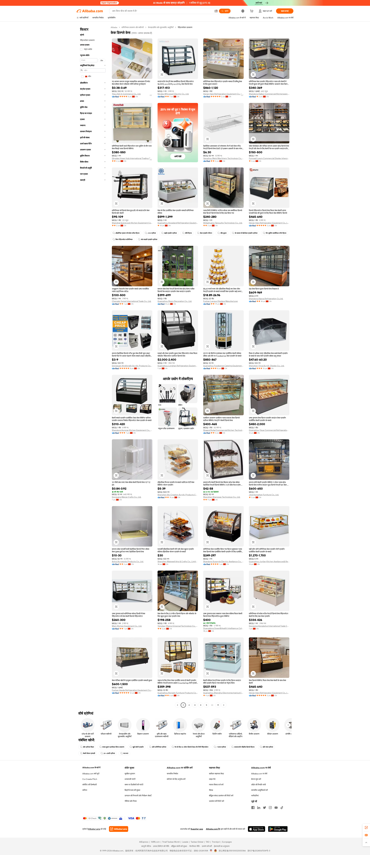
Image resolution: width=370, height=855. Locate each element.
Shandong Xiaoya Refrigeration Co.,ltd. (266, 298)
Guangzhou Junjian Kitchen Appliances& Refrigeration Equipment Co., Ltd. (269, 561)
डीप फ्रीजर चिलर (88, 747)
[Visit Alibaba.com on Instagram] (270, 807)
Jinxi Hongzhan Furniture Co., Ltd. (264, 495)
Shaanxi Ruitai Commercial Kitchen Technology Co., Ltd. (223, 430)
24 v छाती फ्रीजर (109, 753)
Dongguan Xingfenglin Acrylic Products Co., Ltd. (132, 366)
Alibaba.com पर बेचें (259, 773)
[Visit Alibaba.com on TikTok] (282, 807)
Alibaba (114, 27)
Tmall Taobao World (171, 842)
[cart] (252, 11)
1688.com (155, 842)
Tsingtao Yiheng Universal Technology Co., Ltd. (178, 626)
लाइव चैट (212, 779)
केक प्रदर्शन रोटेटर (206, 233)
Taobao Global (197, 842)
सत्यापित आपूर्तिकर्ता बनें (259, 790)
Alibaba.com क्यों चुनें (90, 773)
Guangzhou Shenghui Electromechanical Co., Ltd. (223, 693)
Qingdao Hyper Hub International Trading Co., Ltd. (132, 158)
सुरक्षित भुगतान (130, 773)
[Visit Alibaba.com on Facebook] (253, 807)
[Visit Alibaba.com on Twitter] (264, 807)
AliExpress (143, 842)
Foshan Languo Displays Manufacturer (220, 301)
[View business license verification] (211, 850)
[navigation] (92, 366)
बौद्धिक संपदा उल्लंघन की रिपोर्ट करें (221, 795)
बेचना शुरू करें (256, 779)
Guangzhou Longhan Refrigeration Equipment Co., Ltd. (178, 366)
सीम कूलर (223, 233)
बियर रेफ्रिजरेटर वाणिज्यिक (124, 239)
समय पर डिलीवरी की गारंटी (134, 784)
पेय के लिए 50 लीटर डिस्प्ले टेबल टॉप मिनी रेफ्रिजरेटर (191, 747)
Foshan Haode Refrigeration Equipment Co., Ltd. (132, 690)
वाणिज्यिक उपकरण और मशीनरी (133, 27)
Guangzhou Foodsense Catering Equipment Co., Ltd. (223, 366)
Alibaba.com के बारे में (91, 767)
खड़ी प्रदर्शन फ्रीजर (170, 233)
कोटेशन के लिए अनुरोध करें (176, 779)
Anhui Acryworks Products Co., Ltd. (128, 561)
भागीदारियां (255, 795)
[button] (216, 11)
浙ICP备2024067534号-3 (258, 851)
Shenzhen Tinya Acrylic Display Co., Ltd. (266, 366)
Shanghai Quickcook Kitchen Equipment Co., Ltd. (132, 223)
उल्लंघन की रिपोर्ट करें (216, 801)
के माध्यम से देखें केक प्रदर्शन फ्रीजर (246, 233)
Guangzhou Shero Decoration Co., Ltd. (175, 301)
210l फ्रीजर (152, 233)
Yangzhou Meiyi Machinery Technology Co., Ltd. (223, 158)
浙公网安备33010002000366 (232, 851)
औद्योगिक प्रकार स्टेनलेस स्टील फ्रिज (127, 233)
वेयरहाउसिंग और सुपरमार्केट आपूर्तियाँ (160, 27)
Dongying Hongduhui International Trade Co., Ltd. (269, 626)
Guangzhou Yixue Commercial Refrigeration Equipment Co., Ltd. (269, 430)
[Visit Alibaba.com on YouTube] (276, 807)
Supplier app (197, 829)
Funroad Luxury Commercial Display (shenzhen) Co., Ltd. (269, 158)
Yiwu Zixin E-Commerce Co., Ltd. (126, 94)
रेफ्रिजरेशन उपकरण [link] (185, 27)
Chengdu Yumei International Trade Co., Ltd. (131, 301)
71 (218, 705)
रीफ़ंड (211, 790)
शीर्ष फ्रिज (188, 233)
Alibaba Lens (94, 829)
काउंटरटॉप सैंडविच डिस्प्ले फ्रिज (244, 747)
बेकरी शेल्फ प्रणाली (89, 753)
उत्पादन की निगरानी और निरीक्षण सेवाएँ (138, 795)
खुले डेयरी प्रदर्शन (138, 747)
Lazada (185, 842)
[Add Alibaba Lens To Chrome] (118, 829)
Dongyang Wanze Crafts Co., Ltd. (126, 497)
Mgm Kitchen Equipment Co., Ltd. (127, 626)
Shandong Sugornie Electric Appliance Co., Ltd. (223, 561)
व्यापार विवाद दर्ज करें (216, 784)
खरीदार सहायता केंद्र (216, 773)
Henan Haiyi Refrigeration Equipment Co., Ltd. (223, 94)
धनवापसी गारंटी (130, 779)
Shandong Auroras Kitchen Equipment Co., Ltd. (132, 430)
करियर (84, 790)
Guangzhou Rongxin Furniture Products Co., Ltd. (178, 693)
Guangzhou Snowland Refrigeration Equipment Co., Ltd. (178, 223)
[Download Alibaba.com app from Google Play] (278, 829)
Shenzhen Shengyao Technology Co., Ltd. (221, 497)
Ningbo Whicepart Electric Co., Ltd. (173, 94)
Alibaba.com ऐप (213, 829)
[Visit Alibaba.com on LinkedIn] (258, 807)
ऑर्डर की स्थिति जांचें (258, 784)
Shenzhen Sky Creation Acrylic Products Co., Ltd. (178, 495)
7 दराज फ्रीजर (221, 747)
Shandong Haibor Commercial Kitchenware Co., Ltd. (269, 94)
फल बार (125, 753)
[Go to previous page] (177, 705)
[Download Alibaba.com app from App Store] (256, 829)
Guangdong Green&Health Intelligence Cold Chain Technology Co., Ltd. (223, 628)
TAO (207, 842)
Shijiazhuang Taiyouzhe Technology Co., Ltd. (222, 223)
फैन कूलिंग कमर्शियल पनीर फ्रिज (276, 233)
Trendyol (216, 842)
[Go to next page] (223, 705)
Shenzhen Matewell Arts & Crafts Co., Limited (178, 561)
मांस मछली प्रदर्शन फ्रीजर (149, 239)
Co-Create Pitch (89, 779)
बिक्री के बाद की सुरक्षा (132, 790)
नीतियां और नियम (131, 801)
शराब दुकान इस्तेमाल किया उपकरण (113, 747)
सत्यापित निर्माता (172, 773)
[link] (366, 827)
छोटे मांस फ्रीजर (268, 747)
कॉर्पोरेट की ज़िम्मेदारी (89, 784)
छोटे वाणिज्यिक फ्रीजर (159, 747)
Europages (227, 842)
